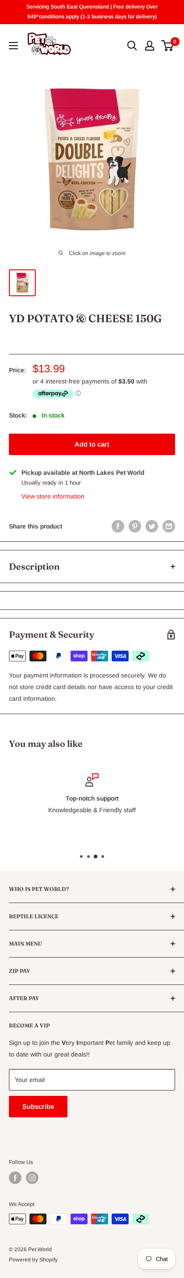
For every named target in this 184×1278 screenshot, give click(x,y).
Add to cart (92, 444)
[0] (167, 45)
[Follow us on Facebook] (15, 1178)
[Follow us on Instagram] (32, 1178)
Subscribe (38, 1106)
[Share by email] (169, 526)
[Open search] (132, 46)
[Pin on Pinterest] (135, 526)
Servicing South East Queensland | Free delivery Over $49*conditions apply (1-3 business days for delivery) (92, 12)
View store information (52, 496)
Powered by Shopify (33, 1260)
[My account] (149, 46)
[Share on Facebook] (118, 526)
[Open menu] (13, 45)
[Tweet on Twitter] (152, 526)
